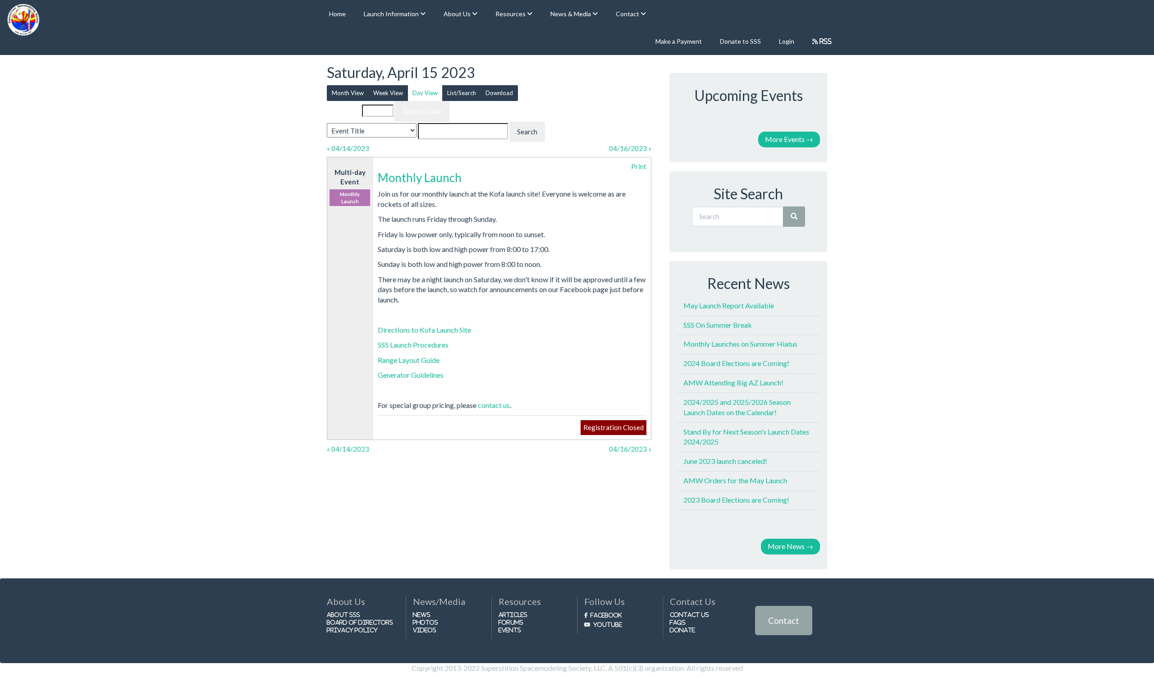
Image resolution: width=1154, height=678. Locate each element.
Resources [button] (511, 14)
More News (790, 546)
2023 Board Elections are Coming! (736, 499)
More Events (789, 139)
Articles (513, 615)
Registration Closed (613, 427)
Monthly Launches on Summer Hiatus (740, 343)
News (421, 615)
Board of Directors (360, 622)
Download (499, 92)
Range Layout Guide (409, 360)
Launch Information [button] (392, 14)
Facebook (606, 615)
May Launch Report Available (728, 305)
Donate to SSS (740, 41)
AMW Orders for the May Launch (735, 480)
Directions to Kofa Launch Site (424, 329)
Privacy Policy (352, 630)
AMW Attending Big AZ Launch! (733, 382)
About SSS (343, 615)
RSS (825, 41)
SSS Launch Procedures (413, 344)
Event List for (345, 110)
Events (510, 630)
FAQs (678, 622)
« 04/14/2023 (348, 148)
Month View (348, 92)
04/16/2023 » (630, 148)
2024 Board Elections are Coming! (736, 363)
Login (786, 41)
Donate (682, 630)
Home (337, 14)
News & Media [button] (571, 14)
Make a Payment (678, 41)
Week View (388, 92)
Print (638, 166)
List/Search (461, 92)
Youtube (607, 625)
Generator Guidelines (411, 375)
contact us (494, 405)
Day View (425, 92)
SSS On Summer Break (717, 325)
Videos (424, 630)
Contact (783, 620)
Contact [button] (628, 14)
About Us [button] (458, 14)
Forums (511, 622)
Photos (425, 622)
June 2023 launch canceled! (725, 461)
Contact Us (689, 615)
